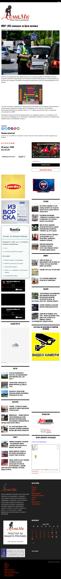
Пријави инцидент (36, 504)
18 (36, 535)
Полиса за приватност (9, 574)
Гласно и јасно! (35, 502)
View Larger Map (35, 473)
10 (32, 533)
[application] (46, 150)
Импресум (6, 566)
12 (40, 533)
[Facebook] (2, 128)
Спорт (33, 500)
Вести (33, 491)
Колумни (34, 498)
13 (44, 533)
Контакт (6, 568)
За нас (5, 563)
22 (52, 535)
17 (32, 535)
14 (48, 533)
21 (48, 535)
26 (40, 537)
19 (40, 535)
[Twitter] (5, 128)
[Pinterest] (12, 128)
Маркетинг (6, 564)
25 (36, 537)
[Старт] (34, 156)
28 (48, 537)
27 (44, 537)
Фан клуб (34, 487)
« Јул (33, 543)
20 (44, 535)
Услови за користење (9, 575)
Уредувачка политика (9, 569)
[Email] (18, 128)
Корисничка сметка (46, 170)
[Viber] (15, 128)
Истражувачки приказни (38, 495)
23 (56, 535)
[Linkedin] (9, 128)
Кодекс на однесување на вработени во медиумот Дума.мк (11, 571)
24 (32, 537)
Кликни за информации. (39, 442)
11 (36, 533)
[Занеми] (55, 156)
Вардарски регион (36, 493)
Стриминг (34, 489)
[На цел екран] (58, 156)
